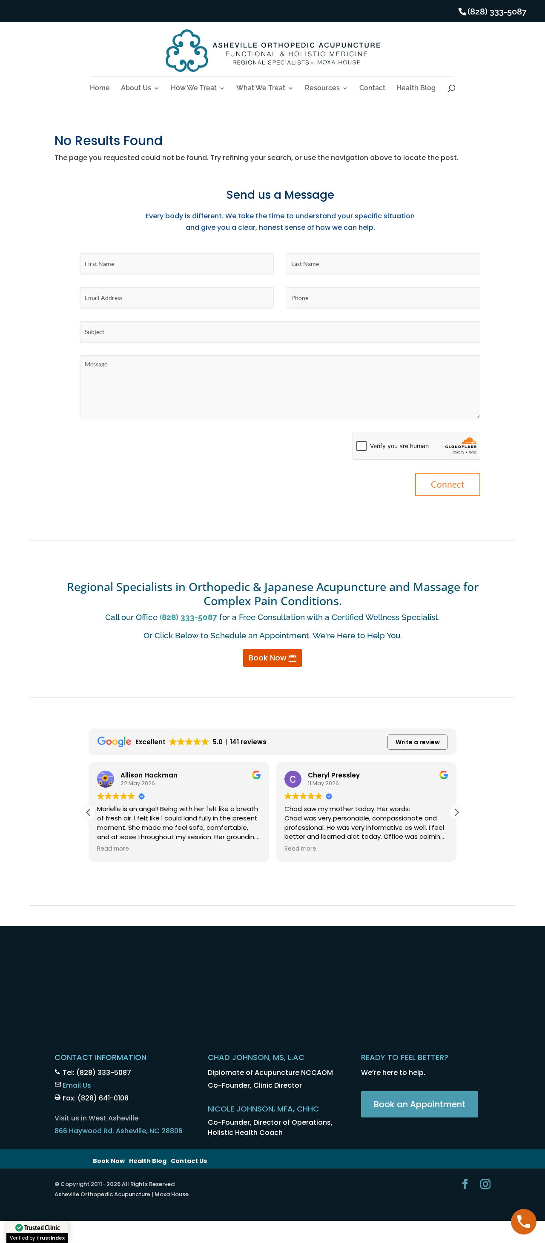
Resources (322, 88)
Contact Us (189, 1161)
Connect (448, 484)
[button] (456, 812)
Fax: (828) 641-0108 (96, 1098)
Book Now (268, 657)
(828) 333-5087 (497, 11)
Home (100, 88)
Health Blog (416, 88)
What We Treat (260, 88)
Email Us (77, 1085)
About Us (136, 88)
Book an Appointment (419, 1104)
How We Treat (194, 88)
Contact (372, 88)
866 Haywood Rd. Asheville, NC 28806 (118, 1131)
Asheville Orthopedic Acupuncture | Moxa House (121, 1194)
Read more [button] (113, 849)
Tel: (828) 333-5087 (97, 1072)
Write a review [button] (418, 742)
